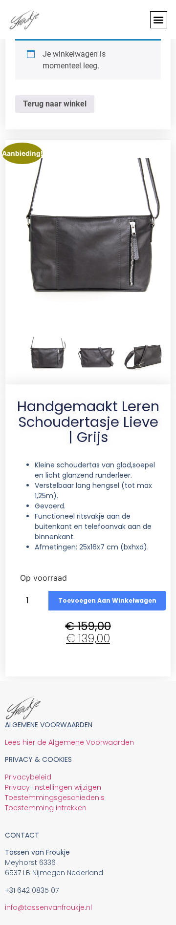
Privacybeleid (28, 777)
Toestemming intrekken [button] (46, 808)
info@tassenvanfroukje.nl (48, 907)
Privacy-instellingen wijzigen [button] (53, 787)
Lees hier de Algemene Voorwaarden (69, 742)
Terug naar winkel (55, 103)
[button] (158, 19)
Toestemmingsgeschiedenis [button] (55, 797)
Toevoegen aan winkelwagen (107, 600)
